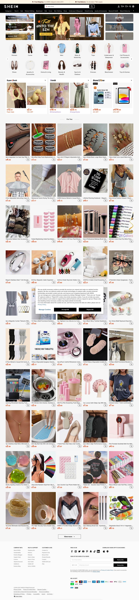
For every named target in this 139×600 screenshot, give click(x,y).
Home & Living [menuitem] (89, 11)
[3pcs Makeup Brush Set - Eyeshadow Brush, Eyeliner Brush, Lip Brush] (95, 508)
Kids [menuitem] (46, 11)
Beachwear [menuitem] (39, 11)
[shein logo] (11, 6)
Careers (16, 559)
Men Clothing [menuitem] (58, 11)
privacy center (96, 571)
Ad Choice (49, 594)
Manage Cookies (41, 589)
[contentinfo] (98, 583)
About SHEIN (17, 550)
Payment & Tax (46, 552)
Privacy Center (17, 589)
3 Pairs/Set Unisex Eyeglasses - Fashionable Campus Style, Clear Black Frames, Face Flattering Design (121, 280)
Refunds (30, 555)
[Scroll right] (133, 11)
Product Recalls (46, 557)
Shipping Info (31, 550)
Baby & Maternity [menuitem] (125, 11)
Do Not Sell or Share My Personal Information (25, 591)
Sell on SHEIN (31, 566)
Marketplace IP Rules (19, 594)
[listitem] (18, 142)
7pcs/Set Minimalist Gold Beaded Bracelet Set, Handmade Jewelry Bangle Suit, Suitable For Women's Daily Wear (18, 525)
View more (68, 537)
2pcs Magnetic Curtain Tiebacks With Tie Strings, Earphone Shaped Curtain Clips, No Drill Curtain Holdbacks (18, 321)
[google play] (107, 552)
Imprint (43, 594)
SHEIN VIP (30, 564)
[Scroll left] (131, 11)
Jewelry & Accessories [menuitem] (101, 11)
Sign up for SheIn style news (79, 556)
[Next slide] (102, 26)
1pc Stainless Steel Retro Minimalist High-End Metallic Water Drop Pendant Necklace (18, 444)
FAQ (43, 564)
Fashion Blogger (18, 555)
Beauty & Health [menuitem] (113, 11)
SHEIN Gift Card (46, 561)
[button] (130, 6)
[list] (85, 551)
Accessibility (36, 594)
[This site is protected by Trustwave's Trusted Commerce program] (71, 587)
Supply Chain (17, 557)
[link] (35, 2)
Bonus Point (45, 555)
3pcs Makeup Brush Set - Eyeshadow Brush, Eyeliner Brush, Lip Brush (95, 525)
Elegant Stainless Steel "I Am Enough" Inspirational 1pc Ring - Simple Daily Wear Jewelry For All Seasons (18, 280)
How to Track (31, 559)
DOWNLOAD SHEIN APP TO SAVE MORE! (114, 547)
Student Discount (18, 561)
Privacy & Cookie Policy (107, 570)
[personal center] (119, 6)
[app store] (104, 552)
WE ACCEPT (73, 578)
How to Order (31, 557)
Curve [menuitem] (50, 11)
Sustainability (17, 552)
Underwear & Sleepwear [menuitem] (76, 11)
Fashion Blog (17, 566)
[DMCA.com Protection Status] (76, 587)
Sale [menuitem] (21, 11)
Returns (30, 552)
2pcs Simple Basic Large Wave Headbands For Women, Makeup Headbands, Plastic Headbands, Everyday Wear (95, 157)
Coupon (44, 559)
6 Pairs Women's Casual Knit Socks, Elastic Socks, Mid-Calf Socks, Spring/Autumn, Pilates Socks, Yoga (18, 362)
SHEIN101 (16, 564)
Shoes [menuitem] (65, 11)
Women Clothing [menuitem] (29, 11)
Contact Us (45, 550)
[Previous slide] (37, 26)
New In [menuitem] (17, 11)
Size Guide (31, 561)
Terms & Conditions (44, 591)
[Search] (91, 6)
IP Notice (29, 594)
